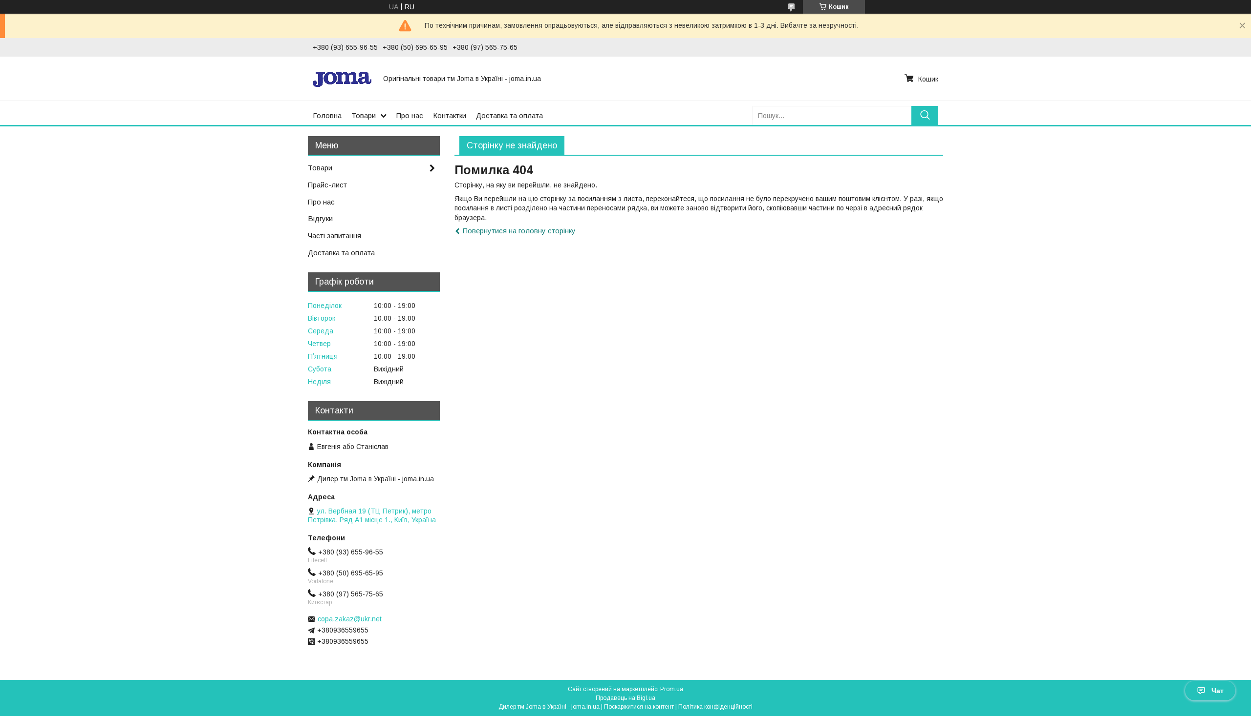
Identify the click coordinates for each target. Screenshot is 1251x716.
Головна (327, 115)
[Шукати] (924, 115)
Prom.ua (671, 689)
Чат (1217, 691)
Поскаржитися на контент (639, 706)
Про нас (409, 115)
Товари (363, 115)
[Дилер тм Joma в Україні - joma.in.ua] (342, 78)
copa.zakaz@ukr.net (350, 619)
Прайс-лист (327, 185)
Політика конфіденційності (715, 706)
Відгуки (320, 218)
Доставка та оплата (509, 115)
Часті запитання (334, 235)
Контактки (449, 115)
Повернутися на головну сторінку (519, 230)
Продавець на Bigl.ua (625, 698)
